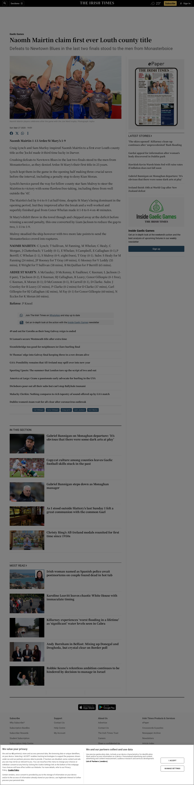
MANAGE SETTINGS (172, 769)
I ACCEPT (172, 760)
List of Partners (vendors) (97, 761)
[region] (97, 765)
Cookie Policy (13, 770)
